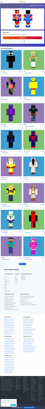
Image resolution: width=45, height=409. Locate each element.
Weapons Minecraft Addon (28, 341)
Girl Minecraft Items (8, 371)
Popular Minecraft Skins (9, 324)
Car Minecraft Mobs (27, 327)
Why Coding (25, 384)
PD (38, 396)
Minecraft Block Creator (9, 338)
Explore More (22, 264)
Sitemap (17, 386)
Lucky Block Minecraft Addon (29, 340)
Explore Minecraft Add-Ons (8, 301)
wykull (25, 97)
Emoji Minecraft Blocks (9, 346)
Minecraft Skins (34, 381)
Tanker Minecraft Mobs (28, 330)
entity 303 (26, 177)
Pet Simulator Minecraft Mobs (29, 329)
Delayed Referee (28, 99)
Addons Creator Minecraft (28, 338)
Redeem (24, 382)
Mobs (16, 282)
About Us (17, 380)
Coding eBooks (18, 388)
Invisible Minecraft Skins (9, 319)
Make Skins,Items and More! (9, 296)
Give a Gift (25, 381)
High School (40, 388)
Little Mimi (26, 204)
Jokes (5, 279)
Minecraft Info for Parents (8, 307)
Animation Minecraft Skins (9, 330)
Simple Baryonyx (28, 232)
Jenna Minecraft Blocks (9, 353)
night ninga (3, 151)
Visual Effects (6, 277)
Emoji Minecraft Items (8, 364)
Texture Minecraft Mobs (28, 320)
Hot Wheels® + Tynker (24, 301)
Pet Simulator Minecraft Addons (30, 346)
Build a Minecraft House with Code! (10, 302)
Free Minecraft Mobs (27, 332)
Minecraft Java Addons (28, 345)
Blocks (16, 277)
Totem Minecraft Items (9, 366)
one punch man (4, 177)
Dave (25, 71)
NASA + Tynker (22, 299)
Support (17, 381)
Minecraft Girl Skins (8, 332)
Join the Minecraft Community (9, 299)
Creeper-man (4, 126)
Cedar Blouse (27, 206)
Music (5, 289)
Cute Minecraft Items (8, 372)
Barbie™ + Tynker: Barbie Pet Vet (25, 297)
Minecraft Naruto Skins (9, 327)
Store (17, 389)
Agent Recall (23, 276)
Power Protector (5, 152)
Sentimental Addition (6, 206)
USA (2, 97)
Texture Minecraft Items (9, 367)
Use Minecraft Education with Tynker (10, 306)
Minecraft (8, 5)
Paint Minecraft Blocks (9, 341)
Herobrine (3, 257)
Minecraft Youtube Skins (9, 322)
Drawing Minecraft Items (9, 369)
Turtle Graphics (6, 290)
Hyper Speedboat (28, 259)
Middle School (41, 386)
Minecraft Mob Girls (27, 325)
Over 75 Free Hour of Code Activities (26, 302)
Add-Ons (16, 279)
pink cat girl (26, 257)
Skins (13, 5)
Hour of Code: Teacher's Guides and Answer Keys (28, 304)
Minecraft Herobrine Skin (9, 334)
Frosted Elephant (28, 73)
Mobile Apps (18, 385)
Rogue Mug (4, 73)
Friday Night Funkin (6, 259)
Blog (17, 379)
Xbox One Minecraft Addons (29, 348)
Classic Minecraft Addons (28, 351)
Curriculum (25, 380)
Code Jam (32, 398)
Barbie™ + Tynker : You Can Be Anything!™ (27, 296)
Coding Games (33, 379)
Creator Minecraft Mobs (28, 319)
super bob (3, 71)
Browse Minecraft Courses (8, 297)
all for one (27, 152)
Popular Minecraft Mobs (28, 324)
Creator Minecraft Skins (9, 325)
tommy (25, 124)
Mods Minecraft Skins (8, 320)
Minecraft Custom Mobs (28, 334)
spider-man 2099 (27, 151)
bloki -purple (3, 124)
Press (17, 382)
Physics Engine (6, 281)
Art (4, 276)
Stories (5, 287)
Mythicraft (23, 277)
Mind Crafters (23, 279)
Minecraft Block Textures (9, 343)
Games (5, 285)
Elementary (40, 385)
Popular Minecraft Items (9, 362)
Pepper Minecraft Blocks (9, 350)
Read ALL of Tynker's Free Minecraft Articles (11, 309)
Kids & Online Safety (23, 404)
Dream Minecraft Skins (9, 329)
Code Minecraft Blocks (9, 351)
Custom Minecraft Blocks (9, 340)
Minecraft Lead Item (8, 357)
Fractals (5, 282)
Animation (6, 284)
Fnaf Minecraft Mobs (27, 322)
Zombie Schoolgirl (4, 230)
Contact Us (33, 404)
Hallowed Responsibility (29, 126)
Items (16, 281)
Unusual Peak (5, 99)
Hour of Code (33, 399)
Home (3, 5)
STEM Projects (41, 398)
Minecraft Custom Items (9, 359)
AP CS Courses (41, 389)
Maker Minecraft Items (9, 361)
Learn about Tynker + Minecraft (36, 5)
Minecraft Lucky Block (8, 345)
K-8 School (40, 392)
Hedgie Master (5, 232)
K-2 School (40, 390)
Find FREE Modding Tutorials (9, 304)
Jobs (16, 384)
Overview (25, 379)
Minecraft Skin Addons (28, 343)
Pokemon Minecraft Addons (29, 350)
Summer (25, 390)
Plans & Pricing (26, 388)
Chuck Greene (4, 204)
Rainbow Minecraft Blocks (9, 348)
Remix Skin (22, 37)
